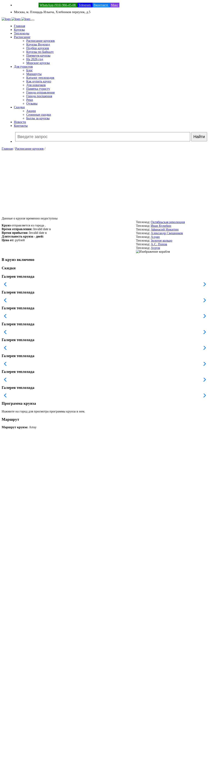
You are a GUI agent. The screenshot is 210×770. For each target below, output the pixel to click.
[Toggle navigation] (32, 20)
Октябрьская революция (168, 222)
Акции (31, 111)
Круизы (19, 29)
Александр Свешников (167, 233)
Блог (29, 70)
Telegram (85, 5)
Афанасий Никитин (165, 229)
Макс (114, 5)
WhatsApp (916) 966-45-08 (58, 5)
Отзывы (32, 103)
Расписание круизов (40, 40)
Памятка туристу (38, 88)
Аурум (155, 248)
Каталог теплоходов (40, 77)
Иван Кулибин (161, 225)
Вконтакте (101, 5)
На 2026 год (34, 59)
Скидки (19, 107)
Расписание (22, 37)
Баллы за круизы (38, 118)
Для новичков (36, 85)
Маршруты (34, 74)
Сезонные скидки (38, 114)
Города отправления (40, 92)
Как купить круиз (38, 81)
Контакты (21, 125)
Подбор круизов (37, 48)
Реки (29, 100)
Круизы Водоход (38, 44)
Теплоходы (21, 33)
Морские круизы (38, 63)
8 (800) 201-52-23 (26, 5)
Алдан (155, 237)
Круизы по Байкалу (40, 52)
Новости (20, 122)
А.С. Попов (159, 244)
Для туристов (23, 66)
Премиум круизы (38, 55)
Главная (19, 26)
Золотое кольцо (161, 240)
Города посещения (39, 96)
